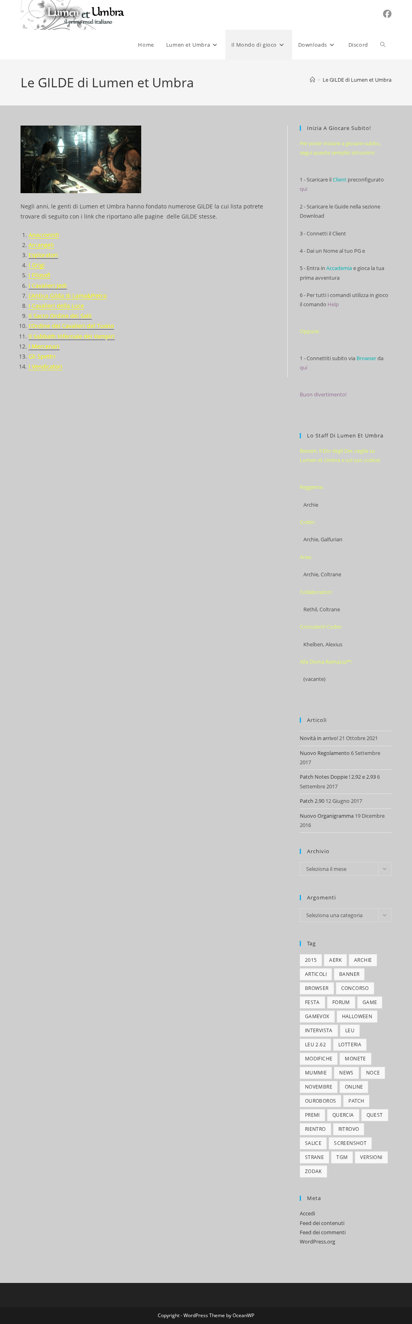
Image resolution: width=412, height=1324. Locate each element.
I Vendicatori (45, 366)
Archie (363, 960)
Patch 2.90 (312, 800)
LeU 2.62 (315, 1044)
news (346, 1072)
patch (356, 1100)
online (354, 1086)
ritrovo (348, 1129)
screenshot (350, 1143)
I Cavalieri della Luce (56, 305)
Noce (373, 1072)
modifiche (319, 1058)
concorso (355, 988)
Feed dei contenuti (322, 1223)
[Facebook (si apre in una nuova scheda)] (387, 14)
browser (317, 988)
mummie (316, 1072)
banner (349, 974)
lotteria (349, 1044)
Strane (314, 1157)
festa (312, 1002)
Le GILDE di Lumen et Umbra (357, 79)
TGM (342, 1157)
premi (312, 1115)
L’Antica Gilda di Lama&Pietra (68, 295)
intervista (319, 1030)
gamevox (317, 1016)
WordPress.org (317, 1241)
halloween (357, 1016)
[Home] (312, 79)
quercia (343, 1115)
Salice (313, 1143)
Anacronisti (44, 235)
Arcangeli (41, 245)
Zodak (313, 1171)
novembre (318, 1086)
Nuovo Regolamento (325, 753)
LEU (349, 1030)
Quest (375, 1115)
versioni (371, 1157)
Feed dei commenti (323, 1232)
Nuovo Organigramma (327, 815)
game (370, 1002)
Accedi (307, 1213)
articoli (316, 974)
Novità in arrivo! (319, 738)
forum (341, 1002)
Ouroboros (320, 1100)
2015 (311, 960)
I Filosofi (39, 275)
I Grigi (37, 265)
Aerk (335, 960)
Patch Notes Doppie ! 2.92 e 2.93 (338, 776)
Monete (355, 1058)
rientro (315, 1129)
